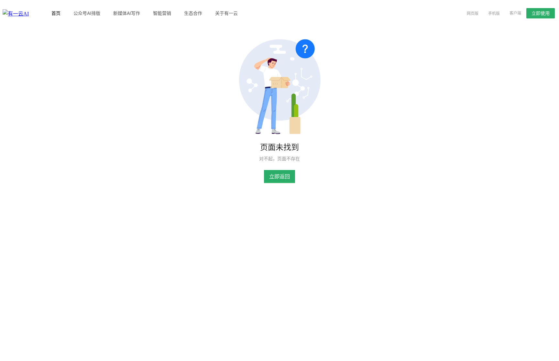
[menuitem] (56, 13)
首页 (55, 13)
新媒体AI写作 (126, 13)
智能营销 (162, 13)
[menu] (249, 13)
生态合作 (193, 13)
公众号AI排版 (86, 13)
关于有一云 (226, 13)
